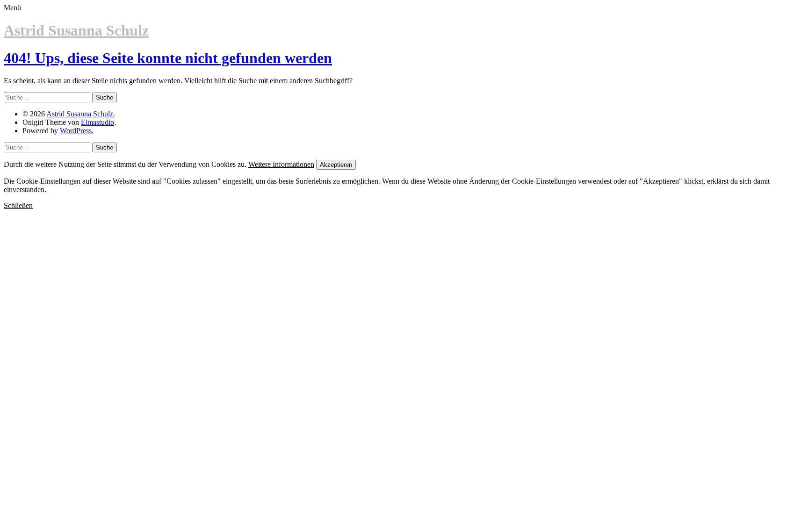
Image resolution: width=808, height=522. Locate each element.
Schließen (18, 205)
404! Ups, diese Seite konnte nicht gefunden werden (168, 58)
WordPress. (77, 131)
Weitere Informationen (281, 164)
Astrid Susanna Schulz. (80, 114)
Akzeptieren (336, 164)
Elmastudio (97, 122)
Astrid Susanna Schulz (76, 30)
